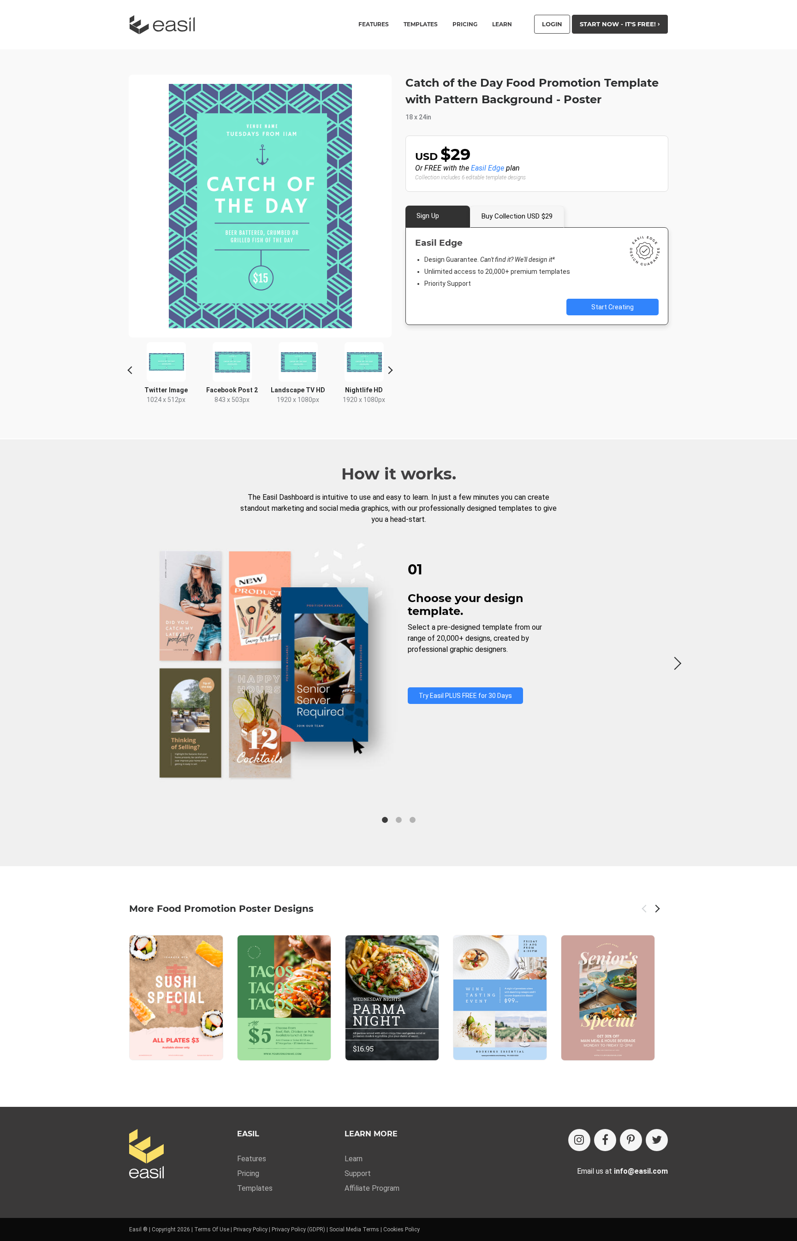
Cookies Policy (401, 1229)
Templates (255, 1188)
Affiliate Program (372, 1188)
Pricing (464, 24)
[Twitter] (657, 1140)
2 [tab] (398, 820)
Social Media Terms (354, 1229)
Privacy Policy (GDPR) (298, 1229)
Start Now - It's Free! (619, 24)
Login (552, 24)
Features (251, 1158)
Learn (502, 24)
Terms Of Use (211, 1229)
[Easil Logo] (165, 25)
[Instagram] (579, 1140)
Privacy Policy (250, 1229)
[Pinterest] (631, 1140)
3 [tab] (412, 820)
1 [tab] (384, 820)
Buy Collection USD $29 (517, 216)
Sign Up (427, 216)
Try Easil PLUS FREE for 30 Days (465, 695)
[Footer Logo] (146, 1154)
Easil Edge (487, 168)
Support (358, 1173)
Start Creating (612, 307)
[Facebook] (605, 1140)
